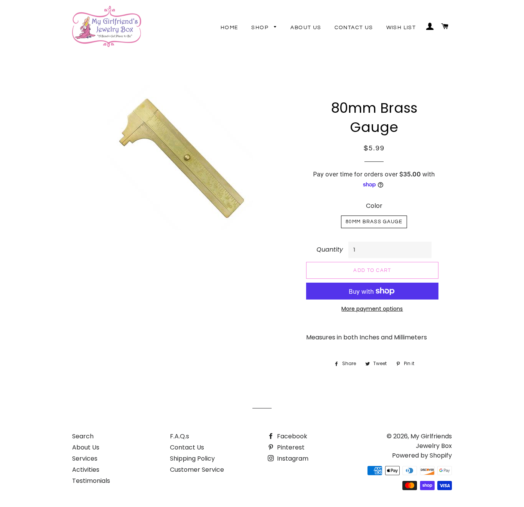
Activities (85, 469)
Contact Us (354, 27)
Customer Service (197, 469)
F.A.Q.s (179, 436)
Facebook (291, 436)
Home (230, 27)
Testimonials (91, 480)
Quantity (329, 249)
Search (83, 436)
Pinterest (290, 447)
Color (374, 205)
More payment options (372, 309)
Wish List (401, 27)
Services (84, 458)
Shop (260, 27)
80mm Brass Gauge (374, 221)
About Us (305, 27)
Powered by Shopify (422, 455)
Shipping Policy (192, 458)
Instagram (291, 458)
